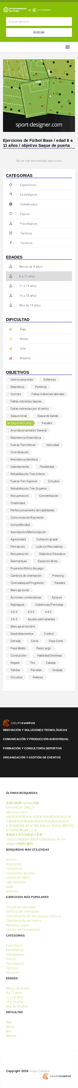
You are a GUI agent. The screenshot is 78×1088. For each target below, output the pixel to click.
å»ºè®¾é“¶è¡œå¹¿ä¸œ (21, 830)
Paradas (36, 670)
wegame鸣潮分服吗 (19, 844)
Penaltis (47, 423)
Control (49, 633)
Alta (23, 348)
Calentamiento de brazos (23, 920)
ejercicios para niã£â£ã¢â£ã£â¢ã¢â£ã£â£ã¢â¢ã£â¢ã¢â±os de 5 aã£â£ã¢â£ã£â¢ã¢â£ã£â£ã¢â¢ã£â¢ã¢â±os (38, 816)
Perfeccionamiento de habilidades (32, 510)
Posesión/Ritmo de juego (27, 568)
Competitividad (20, 524)
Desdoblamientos (22, 633)
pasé (9, 887)
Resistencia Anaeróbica (26, 437)
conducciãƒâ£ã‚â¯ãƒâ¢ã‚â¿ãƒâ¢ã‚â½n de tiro (36, 839)
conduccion (14, 868)
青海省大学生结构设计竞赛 (24, 834)
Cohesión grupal (47, 539)
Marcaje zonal (20, 590)
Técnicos (26, 243)
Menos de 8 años (30, 266)
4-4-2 (48, 612)
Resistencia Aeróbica (24, 459)
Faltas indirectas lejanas (26, 401)
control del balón (17, 877)
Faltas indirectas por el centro (30, 408)
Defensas (50, 379)
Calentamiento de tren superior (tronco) (33, 916)
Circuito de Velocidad (21, 907)
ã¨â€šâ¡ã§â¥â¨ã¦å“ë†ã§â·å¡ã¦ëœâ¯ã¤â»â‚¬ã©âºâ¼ (40, 825)
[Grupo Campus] (19, 723)
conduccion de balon (20, 873)
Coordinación (19, 452)
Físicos (25, 214)
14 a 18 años (27, 296)
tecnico (11, 859)
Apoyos (57, 597)
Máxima (25, 358)
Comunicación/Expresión (27, 517)
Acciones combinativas (26, 597)
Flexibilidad (47, 466)
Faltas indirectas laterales (48, 394)
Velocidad (52, 445)
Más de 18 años (29, 305)
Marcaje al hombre (23, 626)
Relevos (38, 677)
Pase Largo (43, 648)
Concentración (48, 495)
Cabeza (51, 662)
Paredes (60, 583)
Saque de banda (47, 416)
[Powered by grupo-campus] (57, 1076)
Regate (15, 662)
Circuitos (54, 481)
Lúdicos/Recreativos (49, 546)
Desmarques (19, 561)
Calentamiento (20, 466)
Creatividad (18, 503)
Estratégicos (28, 194)
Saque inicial (19, 416)
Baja (23, 329)
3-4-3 (14, 612)
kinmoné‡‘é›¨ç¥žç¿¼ (20, 807)
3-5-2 (14, 619)
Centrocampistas (22, 379)
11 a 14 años (27, 286)
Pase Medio (18, 648)
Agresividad (18, 539)
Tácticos (26, 233)
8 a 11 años (26, 276)
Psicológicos (28, 224)
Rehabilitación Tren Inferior (28, 474)
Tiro (32, 662)
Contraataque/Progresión (27, 583)
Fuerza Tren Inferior (23, 445)
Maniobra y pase (17, 925)
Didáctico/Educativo (52, 553)
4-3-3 (31, 612)
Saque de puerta (21, 423)
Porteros (41, 386)
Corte (34, 641)
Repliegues (18, 604)
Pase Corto (56, 641)
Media (24, 339)
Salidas (15, 670)
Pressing (58, 575)
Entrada (16, 641)
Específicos (28, 185)
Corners (16, 394)
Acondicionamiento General (29, 430)
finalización (13, 864)
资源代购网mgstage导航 (22, 803)
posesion (12, 891)
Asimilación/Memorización (28, 532)
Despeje (57, 670)
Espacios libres (48, 561)
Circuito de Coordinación (23, 929)
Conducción (19, 655)
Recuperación (20, 495)
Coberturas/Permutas (49, 604)
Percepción (18, 546)
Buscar (39, 32)
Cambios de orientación (26, 575)
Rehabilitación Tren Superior (29, 488)
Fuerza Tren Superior (24, 481)
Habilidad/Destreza (49, 655)
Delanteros (18, 386)
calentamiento (16, 882)
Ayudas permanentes (41, 619)
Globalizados (28, 204)
